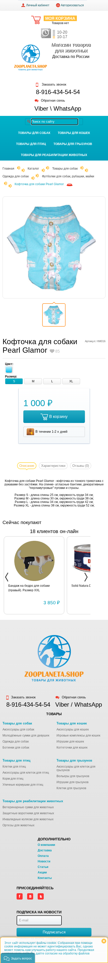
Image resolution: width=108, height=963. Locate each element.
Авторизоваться (72, 5)
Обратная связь (53, 100)
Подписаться (54, 932)
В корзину (58, 416)
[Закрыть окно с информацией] (103, 941)
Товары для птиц (31, 144)
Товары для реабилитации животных (54, 155)
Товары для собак (34, 133)
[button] (18, 958)
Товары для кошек (74, 133)
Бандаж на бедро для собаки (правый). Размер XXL (29, 588)
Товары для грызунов (72, 144)
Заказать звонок (53, 84)
